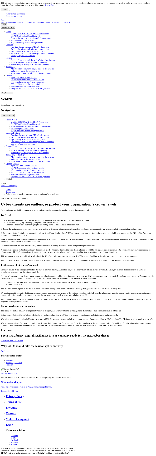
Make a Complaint (17, 419)
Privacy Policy (15, 396)
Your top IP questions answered (23, 56)
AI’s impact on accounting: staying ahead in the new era (32, 69)
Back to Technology (9, 186)
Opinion (9, 75)
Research (9, 365)
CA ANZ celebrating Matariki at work (25, 36)
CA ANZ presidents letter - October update (27, 80)
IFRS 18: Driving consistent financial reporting (29, 62)
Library (47, 22)
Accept (4, 9)
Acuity (60, 22)
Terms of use (50, 5)
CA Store (54, 22)
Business (9, 45)
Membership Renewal (9, 22)
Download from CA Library (12, 341)
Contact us (40, 22)
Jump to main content (14, 16)
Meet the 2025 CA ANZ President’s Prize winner (30, 34)
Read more (5, 351)
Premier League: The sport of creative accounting (30, 64)
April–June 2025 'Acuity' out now (24, 78)
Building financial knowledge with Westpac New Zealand (33, 60)
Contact (11, 413)
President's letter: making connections (25, 86)
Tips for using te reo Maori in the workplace (27, 51)
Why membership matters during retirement (27, 42)
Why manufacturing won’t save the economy (28, 82)
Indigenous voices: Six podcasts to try (25, 71)
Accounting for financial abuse (22, 40)
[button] (8, 27)
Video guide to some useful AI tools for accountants (30, 73)
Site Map (11, 407)
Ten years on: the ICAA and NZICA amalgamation (30, 88)
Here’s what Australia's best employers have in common (32, 53)
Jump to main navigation (15, 14)
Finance (9, 58)
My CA (67, 22)
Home (3, 20)
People (8, 32)
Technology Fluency (14, 363)
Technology (10, 67)
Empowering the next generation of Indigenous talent (31, 38)
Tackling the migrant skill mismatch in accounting (30, 49)
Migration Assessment (26, 22)
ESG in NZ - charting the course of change (27, 84)
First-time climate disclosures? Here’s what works (30, 47)
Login (4, 25)
